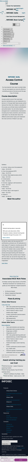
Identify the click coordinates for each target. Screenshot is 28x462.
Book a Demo (14, 237)
